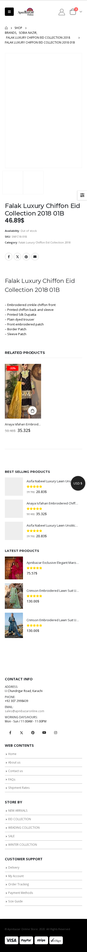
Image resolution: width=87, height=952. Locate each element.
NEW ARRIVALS (18, 810)
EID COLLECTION (19, 819)
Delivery (13, 867)
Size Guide (15, 901)
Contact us (15, 771)
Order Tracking (18, 884)
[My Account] (62, 12)
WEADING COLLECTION (24, 827)
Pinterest (26, 256)
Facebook (9, 256)
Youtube (44, 732)
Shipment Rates (19, 788)
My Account (16, 876)
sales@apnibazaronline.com (24, 711)
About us (14, 762)
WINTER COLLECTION (22, 844)
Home (12, 754)
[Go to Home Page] (6, 28)
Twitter (17, 256)
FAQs (11, 779)
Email (35, 256)
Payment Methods (20, 893)
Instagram (55, 732)
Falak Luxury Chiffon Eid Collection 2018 (44, 242)
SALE (11, 836)
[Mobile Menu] (9, 12)
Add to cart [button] (32, 410)
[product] (14, 486)
